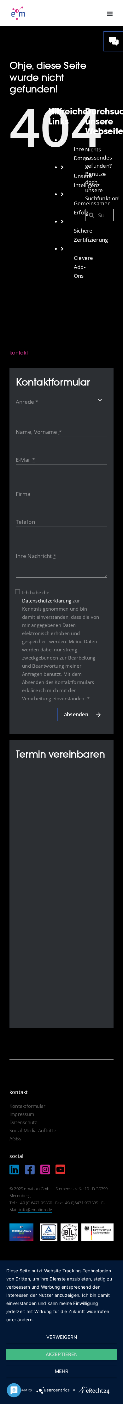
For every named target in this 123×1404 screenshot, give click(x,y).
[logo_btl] (69, 1226)
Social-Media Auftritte (32, 1130)
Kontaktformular (27, 1106)
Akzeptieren (62, 1354)
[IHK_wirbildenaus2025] (21, 1226)
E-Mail (25, 459)
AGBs (15, 1138)
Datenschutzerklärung (46, 600)
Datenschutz (23, 1122)
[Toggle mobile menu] (110, 14)
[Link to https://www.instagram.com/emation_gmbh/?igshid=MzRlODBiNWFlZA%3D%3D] (45, 1169)
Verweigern (61, 1337)
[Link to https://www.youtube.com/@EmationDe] (60, 1169)
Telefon (25, 521)
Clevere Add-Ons (83, 267)
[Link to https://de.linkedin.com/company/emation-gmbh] (14, 1169)
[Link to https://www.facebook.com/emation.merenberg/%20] (30, 1169)
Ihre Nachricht (36, 556)
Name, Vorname (39, 431)
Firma (23, 493)
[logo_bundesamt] (97, 1226)
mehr (61, 1371)
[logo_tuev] (48, 1226)
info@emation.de (35, 1209)
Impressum (22, 1114)
